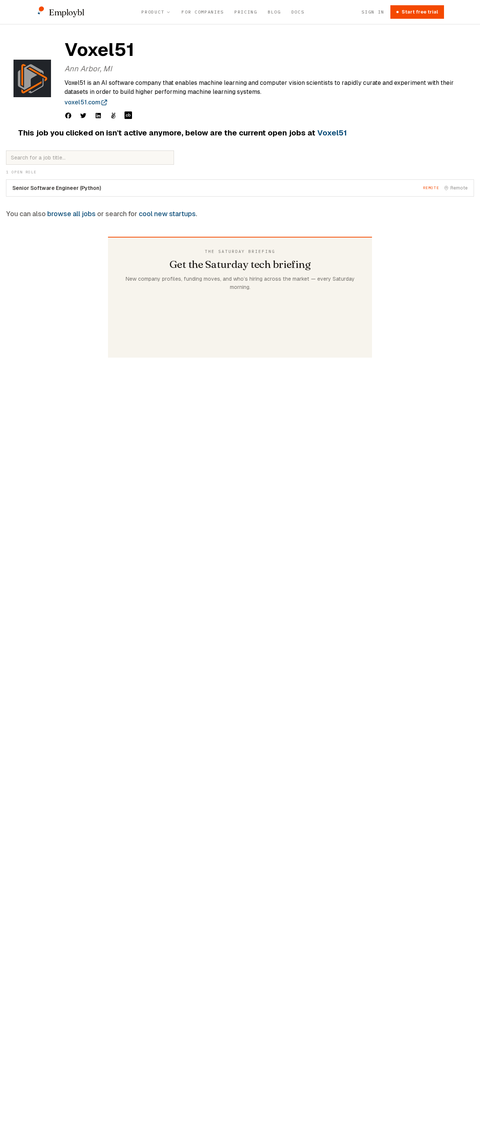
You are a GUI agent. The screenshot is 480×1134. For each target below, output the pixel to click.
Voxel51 (332, 133)
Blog (274, 12)
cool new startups (167, 214)
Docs (297, 12)
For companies (203, 12)
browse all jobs (71, 214)
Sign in (373, 12)
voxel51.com (82, 102)
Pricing (245, 12)
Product (152, 12)
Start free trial (420, 12)
